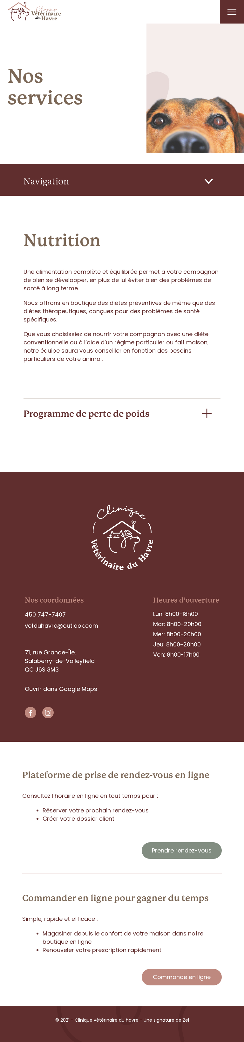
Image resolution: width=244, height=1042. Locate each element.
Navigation (46, 181)
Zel (185, 1020)
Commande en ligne (182, 977)
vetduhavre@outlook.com (61, 626)
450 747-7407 (45, 614)
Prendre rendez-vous (182, 850)
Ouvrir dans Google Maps (61, 689)
